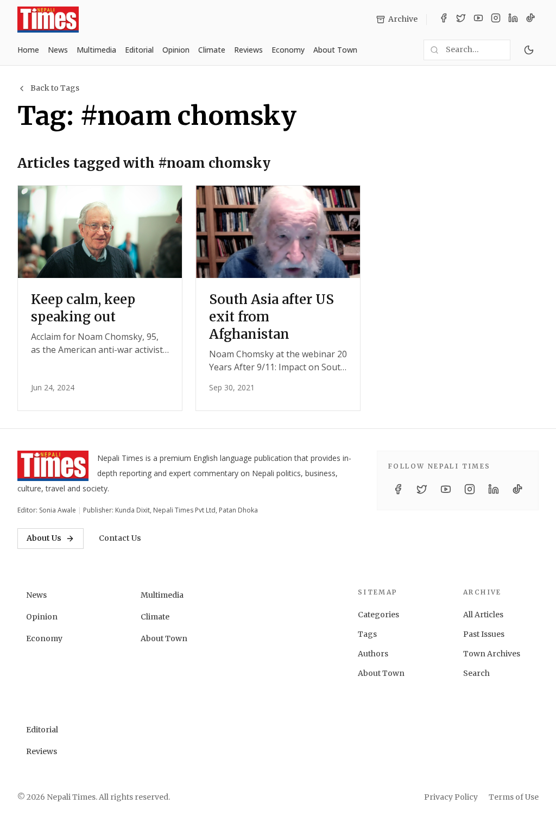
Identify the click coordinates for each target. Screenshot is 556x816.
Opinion (175, 50)
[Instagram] (496, 19)
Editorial (139, 50)
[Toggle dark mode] (529, 50)
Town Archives (491, 654)
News (58, 50)
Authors (373, 654)
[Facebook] (443, 19)
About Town (335, 50)
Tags (367, 634)
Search (476, 673)
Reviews (248, 50)
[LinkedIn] (513, 19)
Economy (288, 50)
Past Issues (483, 634)
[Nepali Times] (53, 466)
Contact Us (120, 538)
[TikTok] (530, 19)
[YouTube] (478, 19)
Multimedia (96, 50)
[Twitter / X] (461, 19)
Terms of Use (514, 797)
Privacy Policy (451, 797)
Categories (378, 614)
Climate (211, 50)
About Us (44, 538)
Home (28, 50)
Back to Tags (54, 88)
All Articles (483, 614)
